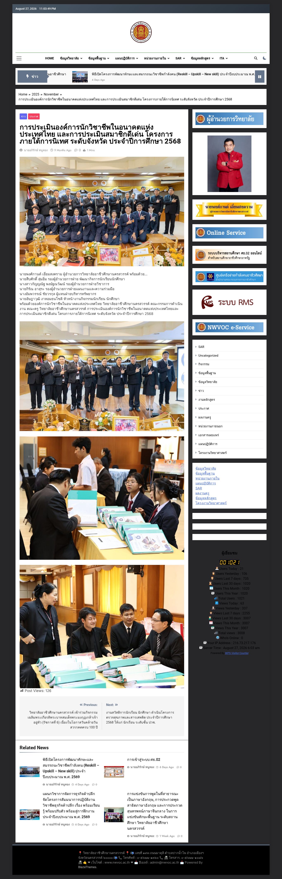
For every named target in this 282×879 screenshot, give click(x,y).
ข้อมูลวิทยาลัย (69, 58)
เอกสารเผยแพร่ (208, 435)
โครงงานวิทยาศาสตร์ (212, 453)
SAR (178, 58)
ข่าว (23, 116)
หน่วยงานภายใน (155, 58)
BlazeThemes (87, 867)
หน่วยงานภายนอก (210, 426)
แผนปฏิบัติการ (125, 58)
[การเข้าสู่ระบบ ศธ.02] (219, 79)
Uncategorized (208, 355)
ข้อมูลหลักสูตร (200, 58)
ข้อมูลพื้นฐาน (97, 58)
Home (49, 58)
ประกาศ (34, 116)
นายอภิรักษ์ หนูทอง (36, 150)
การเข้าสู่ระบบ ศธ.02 (246, 74)
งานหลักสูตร (206, 400)
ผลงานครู (204, 417)
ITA (222, 58)
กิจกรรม (203, 364)
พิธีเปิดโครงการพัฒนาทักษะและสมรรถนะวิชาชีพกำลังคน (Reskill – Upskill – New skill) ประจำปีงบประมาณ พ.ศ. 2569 (120, 74)
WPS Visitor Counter (237, 653)
